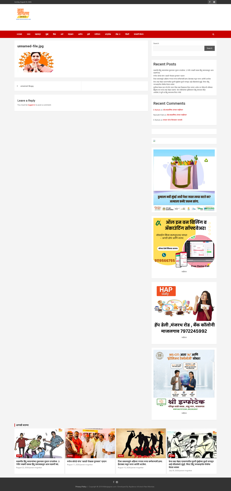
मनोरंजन (97, 34)
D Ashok (156, 110)
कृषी (88, 34)
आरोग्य (80, 34)
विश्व (54, 34)
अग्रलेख (108, 34)
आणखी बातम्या (22, 425)
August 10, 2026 (124, 468)
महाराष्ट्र (38, 34)
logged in (31, 105)
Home (19, 34)
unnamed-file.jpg (26, 86)
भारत (28, 34)
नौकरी (127, 34)
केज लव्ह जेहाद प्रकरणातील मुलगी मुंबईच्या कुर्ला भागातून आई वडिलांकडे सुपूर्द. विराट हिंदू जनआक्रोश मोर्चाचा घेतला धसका (191, 464)
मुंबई (47, 34)
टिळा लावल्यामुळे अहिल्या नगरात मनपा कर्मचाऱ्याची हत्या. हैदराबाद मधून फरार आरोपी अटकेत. (182, 79)
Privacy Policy (81, 487)
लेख (117, 34)
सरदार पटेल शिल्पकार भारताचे (172, 120)
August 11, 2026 (73, 465)
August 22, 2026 (22, 468)
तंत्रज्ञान (70, 34)
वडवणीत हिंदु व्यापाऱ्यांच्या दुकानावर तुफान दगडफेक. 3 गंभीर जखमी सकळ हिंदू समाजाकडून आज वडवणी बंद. (38, 463)
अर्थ (62, 34)
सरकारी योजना (138, 34)
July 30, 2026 (174, 471)
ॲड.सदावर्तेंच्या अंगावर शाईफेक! (173, 110)
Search (156, 43)
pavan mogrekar (35, 468)
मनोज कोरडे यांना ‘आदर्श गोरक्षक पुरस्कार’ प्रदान (169, 76)
